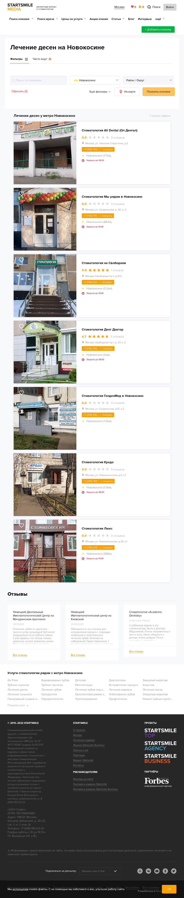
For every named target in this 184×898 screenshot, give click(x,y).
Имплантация (84, 685)
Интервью (145, 19)
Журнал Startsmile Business (89, 745)
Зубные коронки (18, 685)
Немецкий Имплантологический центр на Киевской (91, 615)
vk (148, 871)
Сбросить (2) (19, 91)
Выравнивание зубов (55, 680)
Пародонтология (52, 699)
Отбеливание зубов (122, 694)
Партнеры (79, 755)
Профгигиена (118, 699)
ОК (169, 889)
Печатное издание (84, 740)
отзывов (118, 137)
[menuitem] (21, 18)
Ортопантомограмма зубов (92, 694)
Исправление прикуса (123, 685)
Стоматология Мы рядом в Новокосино (112, 197)
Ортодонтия (49, 694)
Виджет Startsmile (83, 760)
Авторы (77, 735)
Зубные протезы (52, 685)
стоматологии (28, 734)
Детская (80, 680)
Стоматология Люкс (97, 528)
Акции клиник (99, 19)
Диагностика (117, 680)
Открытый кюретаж (155, 694)
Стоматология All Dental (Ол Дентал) (109, 130)
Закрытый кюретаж (155, 680)
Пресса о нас (80, 750)
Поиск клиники (19, 19)
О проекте (79, 730)
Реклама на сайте (83, 779)
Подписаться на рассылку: (61, 870)
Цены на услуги (71, 19)
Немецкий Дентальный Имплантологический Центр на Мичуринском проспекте (33, 615)
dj (140, 871)
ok (165, 871)
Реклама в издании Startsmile (90, 784)
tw (173, 871)
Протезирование (86, 699)
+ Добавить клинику (158, 29)
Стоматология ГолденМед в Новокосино (112, 396)
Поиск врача (45, 19)
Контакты (78, 765)
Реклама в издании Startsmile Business (95, 789)
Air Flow (13, 680)
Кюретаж (148, 685)
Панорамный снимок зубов (25, 699)
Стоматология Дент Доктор (102, 329)
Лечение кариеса (120, 689)
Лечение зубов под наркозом (94, 689)
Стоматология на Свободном (104, 263)
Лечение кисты (153, 689)
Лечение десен (18, 689)
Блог (131, 19)
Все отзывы (20, 655)
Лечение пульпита (20, 694)
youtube (157, 871)
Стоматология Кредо (98, 462)
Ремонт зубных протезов (159, 699)
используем (20, 889)
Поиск (156, 7)
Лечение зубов (51, 689)
